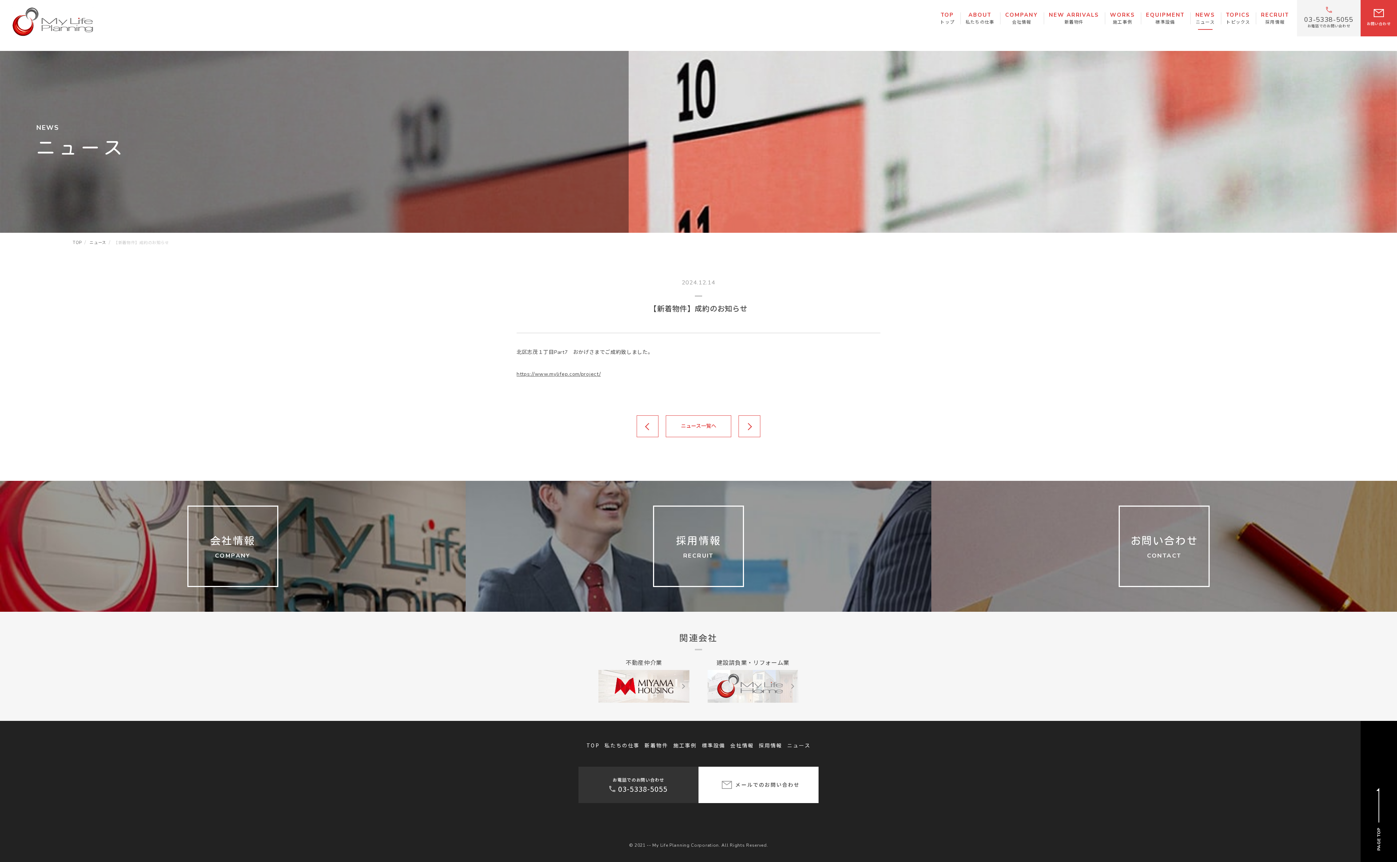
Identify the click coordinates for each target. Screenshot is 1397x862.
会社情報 (741, 745)
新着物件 (656, 745)
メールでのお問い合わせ (767, 784)
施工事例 (685, 745)
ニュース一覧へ (698, 426)
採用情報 (770, 745)
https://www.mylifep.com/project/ (559, 374)
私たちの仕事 (622, 745)
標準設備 (713, 745)
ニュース (798, 745)
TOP (592, 745)
